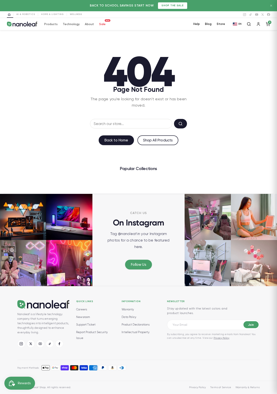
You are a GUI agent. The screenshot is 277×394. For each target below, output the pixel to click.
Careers (81, 309)
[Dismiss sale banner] (271, 5)
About (89, 24)
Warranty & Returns (247, 387)
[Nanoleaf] (22, 24)
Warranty (128, 309)
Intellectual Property (136, 332)
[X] (262, 14)
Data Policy (129, 317)
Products (51, 24)
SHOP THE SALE (172, 5)
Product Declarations (136, 324)
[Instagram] (244, 14)
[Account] (258, 24)
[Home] (10, 14)
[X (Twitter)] (31, 344)
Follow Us (138, 264)
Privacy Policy (221, 338)
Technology (71, 24)
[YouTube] (256, 14)
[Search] (249, 24)
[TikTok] (250, 14)
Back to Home (116, 140)
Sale (102, 23)
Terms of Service (220, 387)
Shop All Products (158, 140)
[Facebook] (268, 14)
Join (251, 324)
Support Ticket (85, 324)
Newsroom (83, 317)
